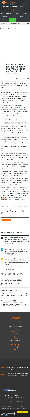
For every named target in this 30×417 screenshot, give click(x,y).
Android (21, 16)
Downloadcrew (20, 403)
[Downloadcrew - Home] (8, 3)
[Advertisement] (15, 46)
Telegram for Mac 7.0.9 (8, 301)
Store (4, 20)
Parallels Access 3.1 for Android (13, 189)
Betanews (19, 401)
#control (12, 206)
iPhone (5, 16)
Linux (24, 13)
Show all (27, 23)
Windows (8, 13)
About (7, 395)
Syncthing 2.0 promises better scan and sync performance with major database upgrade (16, 251)
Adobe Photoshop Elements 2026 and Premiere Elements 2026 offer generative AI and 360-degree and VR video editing (17, 240)
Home (1, 27)
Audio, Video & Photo (15, 23)
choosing (3, 197)
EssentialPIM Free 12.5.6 (9, 290)
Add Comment (7, 220)
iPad (13, 16)
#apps (8, 206)
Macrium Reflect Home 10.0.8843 (11, 280)
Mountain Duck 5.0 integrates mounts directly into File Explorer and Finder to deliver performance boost (16, 261)
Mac (17, 13)
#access (3, 206)
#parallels (18, 206)
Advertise (19, 397)
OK (22, 412)
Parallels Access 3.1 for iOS (21, 79)
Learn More (6, 415)
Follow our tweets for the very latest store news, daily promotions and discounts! (16, 368)
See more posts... (9, 269)
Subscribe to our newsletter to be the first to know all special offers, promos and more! (17, 374)
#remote (23, 206)
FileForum (10, 403)
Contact (15, 395)
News (12, 20)
